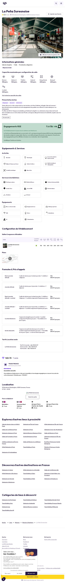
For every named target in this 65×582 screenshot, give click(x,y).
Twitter (25, 544)
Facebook (26, 542)
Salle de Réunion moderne (30, 507)
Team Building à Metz (29, 479)
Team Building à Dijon (29, 473)
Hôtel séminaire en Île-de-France (53, 424)
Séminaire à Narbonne (8, 482)
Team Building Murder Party (52, 500)
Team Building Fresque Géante (52, 503)
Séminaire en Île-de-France (30, 424)
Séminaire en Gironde (8, 479)
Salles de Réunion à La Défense (31, 442)
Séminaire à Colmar (7, 470)
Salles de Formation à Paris (9, 436)
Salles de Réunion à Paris (51, 433)
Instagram (26, 548)
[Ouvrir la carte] (32, 393)
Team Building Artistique (30, 500)
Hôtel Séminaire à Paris (8, 447)
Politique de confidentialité (53, 568)
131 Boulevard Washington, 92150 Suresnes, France (25, 15)
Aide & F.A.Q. (5, 546)
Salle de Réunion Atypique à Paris (32, 433)
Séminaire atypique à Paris (9, 433)
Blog (24, 539)
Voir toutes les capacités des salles (11, 95)
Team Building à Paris (29, 447)
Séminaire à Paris (28, 429)
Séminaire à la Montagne (9, 500)
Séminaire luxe (6, 507)
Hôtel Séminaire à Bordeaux (10, 473)
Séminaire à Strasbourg (51, 479)
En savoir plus (6, 117)
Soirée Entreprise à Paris (30, 436)
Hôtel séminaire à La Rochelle (31, 470)
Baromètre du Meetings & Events (11, 548)
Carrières (4, 542)
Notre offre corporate (50, 539)
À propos (4, 539)
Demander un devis (32, 577)
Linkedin (25, 546)
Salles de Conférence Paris (9, 429)
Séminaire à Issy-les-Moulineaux (53, 429)
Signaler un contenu (39, 568)
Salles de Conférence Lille (51, 470)
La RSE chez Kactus (7, 544)
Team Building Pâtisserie (51, 507)
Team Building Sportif (8, 510)
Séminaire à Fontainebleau (9, 452)
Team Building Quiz (7, 503)
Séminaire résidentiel (29, 503)
